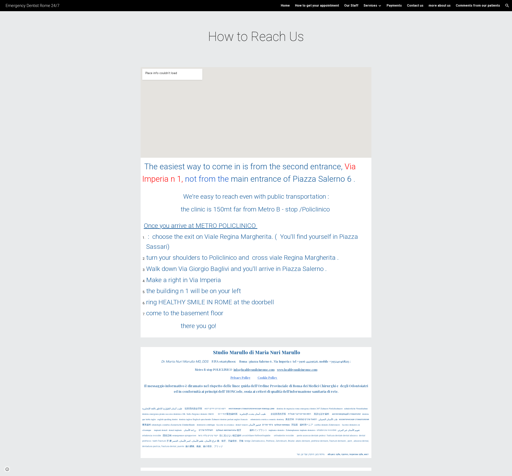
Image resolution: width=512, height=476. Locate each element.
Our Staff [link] (351, 5)
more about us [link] (440, 5)
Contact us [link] (415, 5)
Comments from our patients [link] (478, 5)
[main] (256, 36)
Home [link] (285, 5)
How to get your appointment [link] (317, 5)
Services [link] (370, 5)
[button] (507, 5)
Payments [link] (394, 5)
